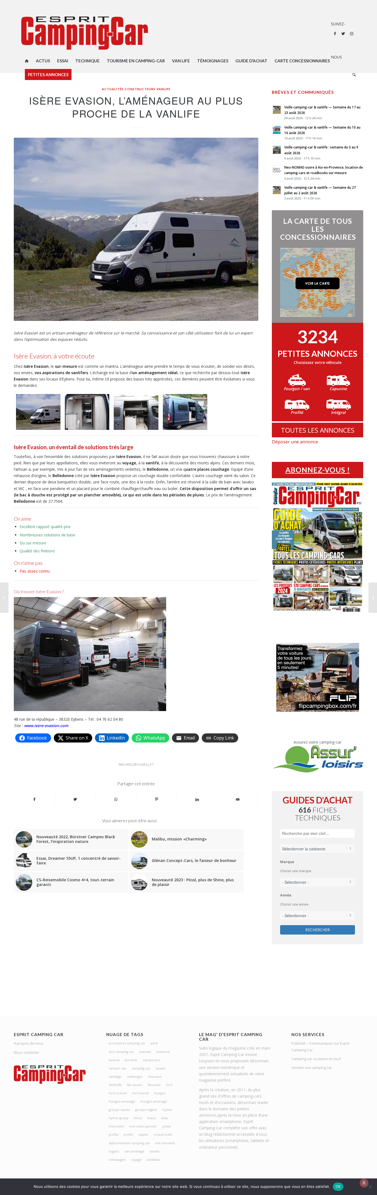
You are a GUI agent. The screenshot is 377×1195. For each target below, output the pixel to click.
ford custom (118, 1093)
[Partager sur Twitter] (75, 799)
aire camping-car (121, 1052)
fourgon (160, 1093)
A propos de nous (29, 1043)
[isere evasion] (38, 412)
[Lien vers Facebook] (335, 34)
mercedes (116, 1126)
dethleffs (115, 1085)
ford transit (140, 1093)
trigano (114, 1151)
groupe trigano (146, 1110)
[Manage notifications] (364, 1182)
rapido (143, 1134)
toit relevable (165, 1143)
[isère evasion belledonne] (87, 412)
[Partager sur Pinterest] (156, 799)
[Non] (370, 1186)
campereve (151, 1060)
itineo (138, 1118)
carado (160, 1068)
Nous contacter (26, 1052)
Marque (287, 861)
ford (169, 1085)
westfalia (153, 1159)
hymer (167, 1110)
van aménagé (134, 1151)
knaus (151, 1118)
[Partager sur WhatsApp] (116, 799)
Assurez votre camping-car (317, 742)
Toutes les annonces (317, 430)
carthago (115, 1076)
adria (154, 1043)
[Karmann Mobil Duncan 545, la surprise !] (372, 597)
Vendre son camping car (311, 1067)
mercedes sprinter (143, 1126)
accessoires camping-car (127, 1043)
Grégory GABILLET (139, 764)
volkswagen (117, 1159)
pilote (166, 1126)
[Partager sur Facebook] (34, 799)
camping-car (141, 1068)
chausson (155, 1076)
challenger (135, 1076)
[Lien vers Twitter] (343, 34)
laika (164, 1118)
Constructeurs (140, 89)
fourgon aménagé (153, 1101)
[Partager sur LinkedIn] (197, 799)
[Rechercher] (352, 74)
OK (338, 1186)
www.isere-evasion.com (46, 725)
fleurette (154, 1085)
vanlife (155, 1151)
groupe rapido (119, 1110)
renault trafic (162, 1134)
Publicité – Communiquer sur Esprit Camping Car (320, 1046)
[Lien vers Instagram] (351, 34)
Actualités (113, 89)
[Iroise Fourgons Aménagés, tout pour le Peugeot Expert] (4, 597)
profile (113, 1134)
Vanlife (163, 89)
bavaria (114, 1060)
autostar (145, 1052)
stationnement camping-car (129, 1143)
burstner (131, 1060)
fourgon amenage (122, 1101)
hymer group (118, 1118)
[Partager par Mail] (238, 799)
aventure (163, 1052)
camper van (117, 1068)
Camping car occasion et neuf (316, 1058)
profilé (128, 1134)
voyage (136, 1159)
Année (285, 895)
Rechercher (317, 929)
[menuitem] (26, 61)
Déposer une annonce (295, 442)
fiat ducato (134, 1085)
